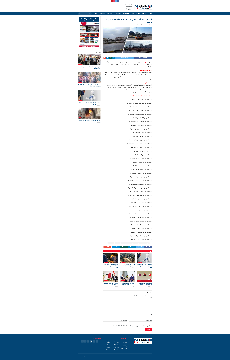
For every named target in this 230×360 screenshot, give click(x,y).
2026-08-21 (133, 267)
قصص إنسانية (126, 13)
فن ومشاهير (118, 13)
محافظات (80, 64)
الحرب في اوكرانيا (124, 348)
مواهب (108, 347)
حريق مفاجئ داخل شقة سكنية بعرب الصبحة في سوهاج (90, 120)
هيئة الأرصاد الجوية (144, 62)
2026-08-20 (149, 286)
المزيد (96, 13)
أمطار (149, 242)
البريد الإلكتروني (123, 320)
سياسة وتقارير (116, 345)
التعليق (150, 297)
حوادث (132, 13)
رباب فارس (148, 24)
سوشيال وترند (110, 13)
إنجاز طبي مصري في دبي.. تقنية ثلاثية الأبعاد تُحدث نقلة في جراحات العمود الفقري (111, 266)
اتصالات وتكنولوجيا (125, 345)
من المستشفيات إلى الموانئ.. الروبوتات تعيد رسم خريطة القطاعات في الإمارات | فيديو (144, 266)
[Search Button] (79, 13)
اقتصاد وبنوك (102, 13)
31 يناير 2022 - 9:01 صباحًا (141, 24)
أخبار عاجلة (144, 13)
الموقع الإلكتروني (149, 320)
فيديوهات (108, 342)
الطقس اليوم (145, 242)
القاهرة (140, 242)
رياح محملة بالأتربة (129, 242)
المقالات (125, 349)
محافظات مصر (117, 242)
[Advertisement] (99, 7)
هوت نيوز (108, 348)
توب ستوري (139, 262)
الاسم (150, 314)
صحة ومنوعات (116, 347)
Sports (138, 13)
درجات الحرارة (135, 242)
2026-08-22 (98, 105)
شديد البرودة (123, 242)
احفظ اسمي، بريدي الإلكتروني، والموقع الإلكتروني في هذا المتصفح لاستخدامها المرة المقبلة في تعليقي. (132, 325)
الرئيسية (150, 13)
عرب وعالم (116, 348)
